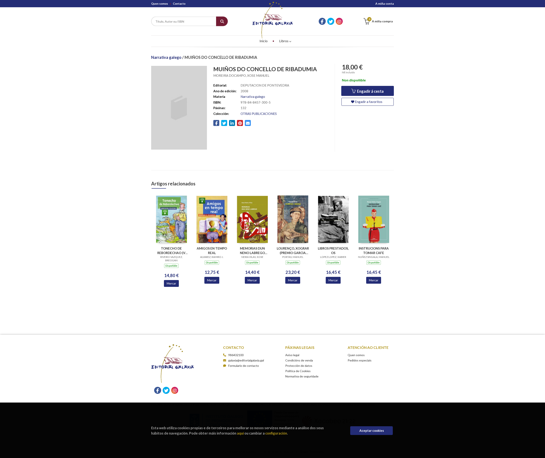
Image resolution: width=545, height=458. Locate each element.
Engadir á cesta (370, 91)
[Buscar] (222, 21)
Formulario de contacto (243, 365)
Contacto (179, 3)
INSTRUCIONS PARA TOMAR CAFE (374, 250)
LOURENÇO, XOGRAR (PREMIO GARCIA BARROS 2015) (293, 250)
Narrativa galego (166, 57)
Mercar (171, 283)
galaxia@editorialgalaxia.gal (246, 360)
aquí (240, 433)
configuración (276, 433)
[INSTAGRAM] (339, 21)
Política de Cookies (298, 371)
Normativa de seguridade (301, 376)
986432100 (236, 355)
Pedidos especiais (359, 360)
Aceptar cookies (371, 430)
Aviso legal (292, 355)
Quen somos (159, 3)
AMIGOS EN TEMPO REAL (212, 250)
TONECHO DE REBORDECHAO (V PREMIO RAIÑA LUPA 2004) (171, 250)
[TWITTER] (330, 21)
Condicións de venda (299, 360)
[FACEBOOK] (322, 21)
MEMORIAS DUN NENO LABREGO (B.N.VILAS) (252, 250)
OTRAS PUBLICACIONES (259, 114)
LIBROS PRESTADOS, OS (333, 250)
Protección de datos (298, 365)
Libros (284, 41)
